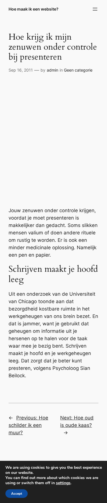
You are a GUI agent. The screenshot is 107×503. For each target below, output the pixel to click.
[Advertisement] (53, 133)
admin (52, 70)
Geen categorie (78, 70)
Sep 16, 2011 (21, 70)
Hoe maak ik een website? (33, 9)
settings (63, 483)
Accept (16, 493)
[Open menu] (95, 9)
